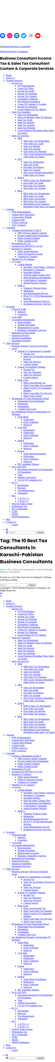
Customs (10, 209)
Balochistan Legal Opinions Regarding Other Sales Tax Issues (39, 205)
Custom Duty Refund (22, 217)
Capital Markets (25, 264)
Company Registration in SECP (26, 230)
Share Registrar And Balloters (37, 277)
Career (15, 524)
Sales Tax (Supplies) (21, 112)
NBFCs (21, 285)
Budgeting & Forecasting (23, 333)
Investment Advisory (21, 340)
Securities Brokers (31, 272)
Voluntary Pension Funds (35, 288)
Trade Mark (23, 417)
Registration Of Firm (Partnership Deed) (30, 398)
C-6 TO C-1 (23, 498)
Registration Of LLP (21, 243)
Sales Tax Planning (26, 128)
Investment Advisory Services (37, 304)
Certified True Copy (27, 409)
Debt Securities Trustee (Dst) (36, 275)
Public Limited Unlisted (29, 238)
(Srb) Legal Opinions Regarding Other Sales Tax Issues (38, 155)
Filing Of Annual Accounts (30, 254)
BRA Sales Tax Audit (33, 196)
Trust (20, 474)
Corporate (10, 227)
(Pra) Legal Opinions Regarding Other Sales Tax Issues (38, 173)
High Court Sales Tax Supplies (37, 385)
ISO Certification (20, 509)
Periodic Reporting (26, 325)
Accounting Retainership (23, 319)
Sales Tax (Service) (32, 375)
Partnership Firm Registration (31, 401)
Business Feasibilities (21, 338)
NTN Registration (26, 86)
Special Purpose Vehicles (35, 283)
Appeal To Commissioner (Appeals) (34, 351)
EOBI (14, 511)
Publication (28, 419)
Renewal (27, 425)
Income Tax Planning (27, 107)
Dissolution (23, 404)
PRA (20, 159)
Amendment (23, 406)
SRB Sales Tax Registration (36, 141)
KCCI (14, 482)
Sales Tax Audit (25, 120)
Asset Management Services (36, 301)
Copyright (22, 427)
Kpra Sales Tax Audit (33, 183)
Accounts (10, 306)
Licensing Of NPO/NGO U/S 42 (27, 246)
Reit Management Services (35, 293)
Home (9, 75)
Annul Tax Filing (26, 88)
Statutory (22, 312)
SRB (20, 138)
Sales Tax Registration (28, 114)
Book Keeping (24, 322)
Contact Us (11, 522)
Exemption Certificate (28, 99)
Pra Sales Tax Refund (33, 167)
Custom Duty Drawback (23, 214)
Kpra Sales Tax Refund (34, 185)
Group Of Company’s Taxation (32, 104)
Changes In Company (28, 256)
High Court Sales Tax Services (37, 393)
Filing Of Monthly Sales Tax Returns (35, 117)
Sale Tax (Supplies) (32, 372)
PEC (14, 496)
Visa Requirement (26, 490)
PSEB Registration (20, 517)
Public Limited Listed (28, 241)
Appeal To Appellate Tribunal (31, 367)
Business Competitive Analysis (32, 330)
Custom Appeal (30, 364)
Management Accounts (28, 327)
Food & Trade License (22, 503)
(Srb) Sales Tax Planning (34, 151)
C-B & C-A (23, 501)
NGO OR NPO (19, 467)
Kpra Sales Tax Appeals (34, 188)
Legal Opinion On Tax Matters (32, 109)
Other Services (13, 343)
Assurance (22, 314)
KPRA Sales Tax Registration (37, 180)
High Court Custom (32, 396)
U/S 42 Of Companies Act (30, 480)
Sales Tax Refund (26, 122)
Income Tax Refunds (27, 93)
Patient (21, 440)
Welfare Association (27, 477)
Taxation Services (14, 80)
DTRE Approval (19, 222)
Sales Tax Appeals (26, 125)
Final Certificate (30, 422)
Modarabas (28, 291)
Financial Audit (19, 309)
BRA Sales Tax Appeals (34, 201)
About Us (10, 78)
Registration (29, 430)
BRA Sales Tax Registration (36, 193)
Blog (8, 519)
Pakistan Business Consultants (14, 51)
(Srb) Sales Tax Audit (33, 143)
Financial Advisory (20, 335)
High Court (23, 380)
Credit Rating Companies (35, 280)
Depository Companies (34, 269)
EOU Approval (19, 225)
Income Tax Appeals (27, 96)
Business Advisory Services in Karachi (30, 346)
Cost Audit (17, 317)
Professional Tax (19, 506)
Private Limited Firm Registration (33, 235)
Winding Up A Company (23, 259)
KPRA (21, 178)
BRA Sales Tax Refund (34, 199)
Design (21, 451)
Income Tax (17, 83)
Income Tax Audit (26, 91)
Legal (14, 348)
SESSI (15, 514)
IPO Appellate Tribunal (28, 464)
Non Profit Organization (29, 101)
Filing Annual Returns (28, 251)
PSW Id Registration (21, 212)
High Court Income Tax (34, 382)
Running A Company (22, 248)
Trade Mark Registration (34, 453)
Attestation (23, 493)
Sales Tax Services (20, 135)
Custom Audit (18, 220)
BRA (20, 191)
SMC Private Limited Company (32, 233)
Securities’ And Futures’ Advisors (38, 267)
